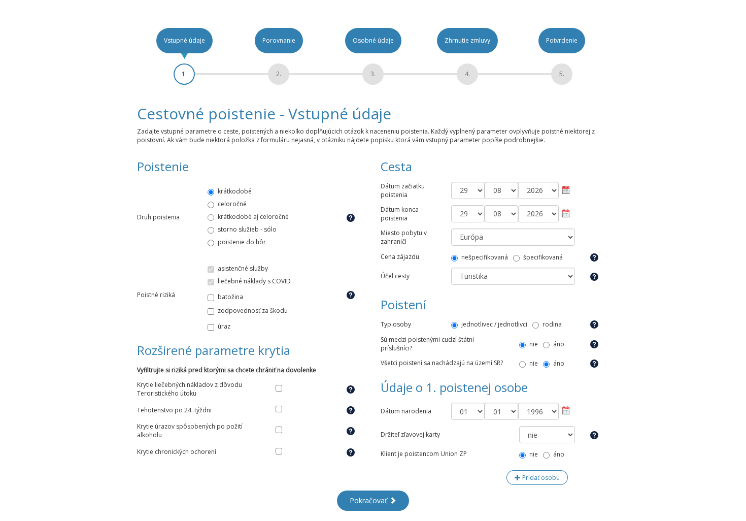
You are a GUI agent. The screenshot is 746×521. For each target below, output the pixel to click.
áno (558, 344)
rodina (552, 324)
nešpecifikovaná (484, 257)
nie (533, 344)
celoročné (232, 204)
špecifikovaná (543, 257)
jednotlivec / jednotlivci (494, 324)
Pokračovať (369, 500)
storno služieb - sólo (247, 229)
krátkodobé (235, 191)
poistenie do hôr (242, 242)
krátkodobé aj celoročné (253, 216)
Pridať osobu (540, 477)
